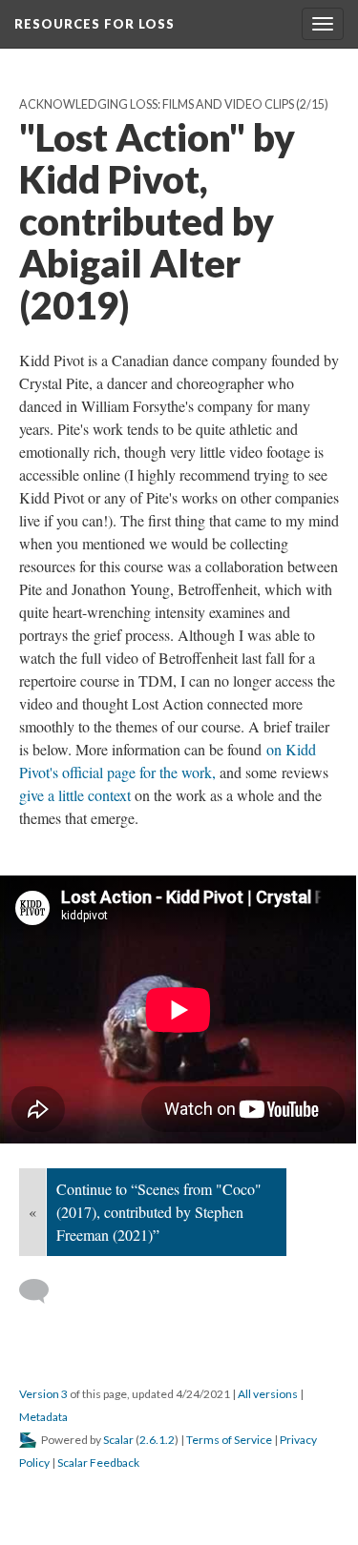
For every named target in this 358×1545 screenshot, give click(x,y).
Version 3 (43, 1394)
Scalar (118, 1439)
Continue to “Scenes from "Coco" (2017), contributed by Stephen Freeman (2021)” (159, 1212)
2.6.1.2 (157, 1439)
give (31, 795)
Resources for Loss (94, 23)
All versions (268, 1394)
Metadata (43, 1417)
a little (66, 795)
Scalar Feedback (98, 1462)
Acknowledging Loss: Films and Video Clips (156, 104)
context (109, 795)
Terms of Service (229, 1439)
